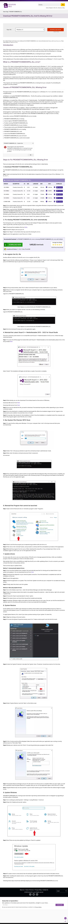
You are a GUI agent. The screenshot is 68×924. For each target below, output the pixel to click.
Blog (64, 7)
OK (30, 155)
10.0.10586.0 (6, 187)
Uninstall (61, 247)
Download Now (55, 29)
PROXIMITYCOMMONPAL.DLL (15, 11)
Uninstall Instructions (57, 40)
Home (47, 7)
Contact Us (45, 890)
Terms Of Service (29, 890)
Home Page (5, 11)
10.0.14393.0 (6, 194)
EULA (9, 42)
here (26, 227)
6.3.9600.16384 (7, 201)
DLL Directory (59, 7)
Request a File (52, 7)
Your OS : (9, 29)
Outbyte (50, 40)
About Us (22, 890)
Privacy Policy (15, 42)
